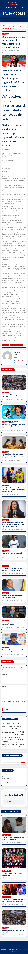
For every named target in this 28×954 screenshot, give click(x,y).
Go (23, 761)
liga (11, 739)
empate (12, 735)
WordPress (19, 949)
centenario (20, 726)
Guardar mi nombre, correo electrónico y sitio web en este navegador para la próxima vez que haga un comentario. (13, 703)
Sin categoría (7, 782)
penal (13, 345)
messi (16, 739)
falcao (17, 735)
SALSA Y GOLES (14, 13)
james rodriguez (11, 737)
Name (4, 686)
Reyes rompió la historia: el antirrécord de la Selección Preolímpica (13, 651)
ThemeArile (16, 951)
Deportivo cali (19, 731)
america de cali (13, 724)
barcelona (4, 726)
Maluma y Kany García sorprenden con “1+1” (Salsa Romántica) (13, 839)
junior (20, 737)
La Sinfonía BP (7, 778)
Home (3, 25)
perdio (9, 744)
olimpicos (16, 742)
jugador (17, 737)
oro (20, 742)
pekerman (4, 744)
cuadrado (10, 732)
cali (11, 726)
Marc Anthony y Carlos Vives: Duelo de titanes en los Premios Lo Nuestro (13, 900)
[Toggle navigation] (14, 19)
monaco (20, 739)
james (4, 737)
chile (8, 729)
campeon (14, 726)
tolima (16, 746)
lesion (9, 739)
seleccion (4, 746)
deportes (6, 776)
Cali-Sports (6, 775)
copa (21, 729)
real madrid (16, 744)
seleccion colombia (11, 746)
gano (23, 735)
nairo (10, 742)
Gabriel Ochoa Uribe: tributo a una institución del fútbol (12, 597)
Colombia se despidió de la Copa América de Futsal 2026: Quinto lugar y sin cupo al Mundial (13, 489)
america (5, 724)
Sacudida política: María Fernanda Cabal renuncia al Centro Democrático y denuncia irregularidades (13, 524)
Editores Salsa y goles (10, 50)
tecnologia (20, 345)
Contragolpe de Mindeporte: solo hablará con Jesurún (12, 624)
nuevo (12, 742)
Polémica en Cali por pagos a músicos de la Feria (13, 396)
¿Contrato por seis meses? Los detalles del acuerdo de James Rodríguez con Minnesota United (13, 426)
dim (3, 735)
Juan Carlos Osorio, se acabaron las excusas (12, 554)
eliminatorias (7, 735)
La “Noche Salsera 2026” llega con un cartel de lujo (13, 874)
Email (4, 693)
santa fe (22, 744)
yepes (18, 746)
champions (4, 729)
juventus (4, 739)
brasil (9, 726)
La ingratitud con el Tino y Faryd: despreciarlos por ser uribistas (12, 569)
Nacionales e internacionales (11, 780)
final (20, 735)
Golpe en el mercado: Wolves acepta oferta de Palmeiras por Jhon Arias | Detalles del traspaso (13, 456)
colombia (16, 728)
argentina (21, 724)
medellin (13, 739)
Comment (5, 674)
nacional (6, 345)
